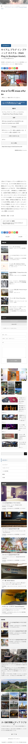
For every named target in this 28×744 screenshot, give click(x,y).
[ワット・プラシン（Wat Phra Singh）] (23, 705)
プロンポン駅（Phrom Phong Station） (22, 444)
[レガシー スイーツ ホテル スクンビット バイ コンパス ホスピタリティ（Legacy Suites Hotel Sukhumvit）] (5, 714)
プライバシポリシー (16, 738)
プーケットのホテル (20, 311)
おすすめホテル (9, 62)
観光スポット (12, 283)
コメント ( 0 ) (14, 324)
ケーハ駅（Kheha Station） (8, 580)
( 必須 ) (4, 334)
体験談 (3, 474)
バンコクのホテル (12, 259)
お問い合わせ (10, 738)
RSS (16, 734)
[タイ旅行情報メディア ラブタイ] (10, 2)
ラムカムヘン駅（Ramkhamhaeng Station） (22, 436)
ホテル (7, 64)
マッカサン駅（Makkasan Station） (17, 263)
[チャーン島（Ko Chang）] (11, 385)
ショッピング (4, 464)
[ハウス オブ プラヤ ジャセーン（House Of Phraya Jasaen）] (14, 374)
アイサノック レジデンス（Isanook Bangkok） (13, 606)
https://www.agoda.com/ (8, 222)
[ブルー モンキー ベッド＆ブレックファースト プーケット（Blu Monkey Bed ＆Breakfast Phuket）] (4, 385)
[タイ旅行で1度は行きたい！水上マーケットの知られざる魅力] (5, 705)
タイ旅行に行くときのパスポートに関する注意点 (22, 399)
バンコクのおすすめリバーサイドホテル (11, 502)
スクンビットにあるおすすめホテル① (10, 554)
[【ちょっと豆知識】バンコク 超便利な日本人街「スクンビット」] (4, 391)
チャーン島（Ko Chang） (15, 246)
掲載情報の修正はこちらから (21, 150)
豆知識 (3, 477)
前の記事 (7, 236)
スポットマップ (15, 62)
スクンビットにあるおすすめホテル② (10, 528)
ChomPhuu (20, 64)
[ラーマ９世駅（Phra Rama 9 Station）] (11, 391)
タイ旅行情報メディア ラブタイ (14, 723)
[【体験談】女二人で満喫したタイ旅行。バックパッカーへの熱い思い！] (23, 696)
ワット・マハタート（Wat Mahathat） (18, 281)
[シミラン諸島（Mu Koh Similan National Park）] (18, 391)
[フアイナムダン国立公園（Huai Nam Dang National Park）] (14, 685)
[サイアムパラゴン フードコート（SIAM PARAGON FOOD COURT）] (23, 714)
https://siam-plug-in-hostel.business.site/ (12, 146)
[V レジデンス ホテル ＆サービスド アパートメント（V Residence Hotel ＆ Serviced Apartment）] (18, 385)
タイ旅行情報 (21, 62)
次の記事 (20, 236)
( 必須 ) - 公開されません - (8, 338)
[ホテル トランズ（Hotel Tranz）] (5, 696)
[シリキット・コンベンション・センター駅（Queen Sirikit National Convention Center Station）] (14, 705)
